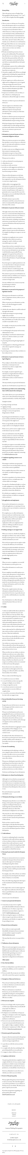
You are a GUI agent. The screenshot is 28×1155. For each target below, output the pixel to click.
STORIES (14, 1114)
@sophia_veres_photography (14, 1104)
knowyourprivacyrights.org (10, 90)
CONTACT (14, 1116)
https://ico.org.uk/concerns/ (15, 1029)
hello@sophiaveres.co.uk (11, 454)
